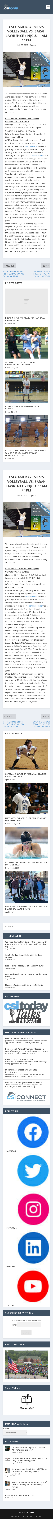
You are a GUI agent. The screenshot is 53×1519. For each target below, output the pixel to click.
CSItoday (30, 1512)
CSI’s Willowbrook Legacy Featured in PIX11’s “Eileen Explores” (28, 1448)
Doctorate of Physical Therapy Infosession (24, 1049)
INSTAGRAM (11, 1228)
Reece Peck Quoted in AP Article (19, 1495)
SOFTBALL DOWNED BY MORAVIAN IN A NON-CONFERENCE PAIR (26, 775)
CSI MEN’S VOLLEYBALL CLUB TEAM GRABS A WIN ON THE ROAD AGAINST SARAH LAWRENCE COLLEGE (25, 452)
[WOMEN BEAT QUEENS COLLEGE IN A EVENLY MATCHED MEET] (26, 843)
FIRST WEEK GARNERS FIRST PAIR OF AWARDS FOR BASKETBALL (26, 819)
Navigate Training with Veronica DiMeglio (24, 985)
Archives (6, 1428)
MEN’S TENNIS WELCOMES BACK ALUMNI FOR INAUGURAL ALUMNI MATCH (26, 907)
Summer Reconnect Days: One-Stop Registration (21, 1071)
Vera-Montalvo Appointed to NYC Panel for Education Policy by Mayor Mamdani (29, 1471)
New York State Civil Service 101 (19, 1038)
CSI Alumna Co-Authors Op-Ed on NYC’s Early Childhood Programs (29, 1459)
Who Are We (27, 1516)
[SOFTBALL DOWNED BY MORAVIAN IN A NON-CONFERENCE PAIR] (26, 754)
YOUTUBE (10, 1305)
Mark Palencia (31, 146)
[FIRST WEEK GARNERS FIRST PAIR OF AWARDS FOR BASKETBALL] (26, 798)
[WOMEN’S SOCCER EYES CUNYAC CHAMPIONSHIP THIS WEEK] (26, 343)
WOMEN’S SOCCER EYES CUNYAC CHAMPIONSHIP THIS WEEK (20, 363)
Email (14, 1325)
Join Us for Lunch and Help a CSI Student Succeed (23, 956)
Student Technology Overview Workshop (23, 1082)
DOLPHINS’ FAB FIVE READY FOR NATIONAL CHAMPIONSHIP (25, 319)
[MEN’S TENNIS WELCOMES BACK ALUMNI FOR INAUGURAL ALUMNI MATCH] (26, 887)
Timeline (38, 1516)
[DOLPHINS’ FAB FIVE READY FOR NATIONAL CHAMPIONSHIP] (26, 301)
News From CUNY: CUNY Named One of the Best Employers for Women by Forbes (29, 1484)
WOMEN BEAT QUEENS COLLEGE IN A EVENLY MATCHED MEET (26, 863)
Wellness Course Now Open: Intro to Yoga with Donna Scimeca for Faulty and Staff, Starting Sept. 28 (26, 944)
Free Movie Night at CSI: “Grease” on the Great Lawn (26, 975)
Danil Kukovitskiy (36, 155)
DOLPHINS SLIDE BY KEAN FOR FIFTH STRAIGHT (22, 407)
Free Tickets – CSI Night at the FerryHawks (24, 966)
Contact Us (15, 1516)
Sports (33, 45)
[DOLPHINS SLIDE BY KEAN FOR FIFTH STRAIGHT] (26, 387)
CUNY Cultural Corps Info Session (20, 1059)
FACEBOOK (11, 1151)
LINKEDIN (10, 1266)
